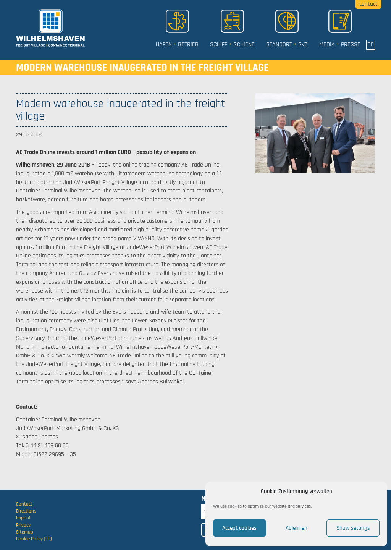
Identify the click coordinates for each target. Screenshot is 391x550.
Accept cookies (239, 528)
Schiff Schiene (232, 44)
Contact (24, 504)
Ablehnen (296, 528)
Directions (26, 511)
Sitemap (24, 532)
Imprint (23, 518)
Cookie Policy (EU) (34, 539)
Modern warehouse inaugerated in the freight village (142, 67)
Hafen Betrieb (177, 44)
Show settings (353, 528)
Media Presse (339, 44)
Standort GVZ (287, 44)
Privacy (23, 525)
